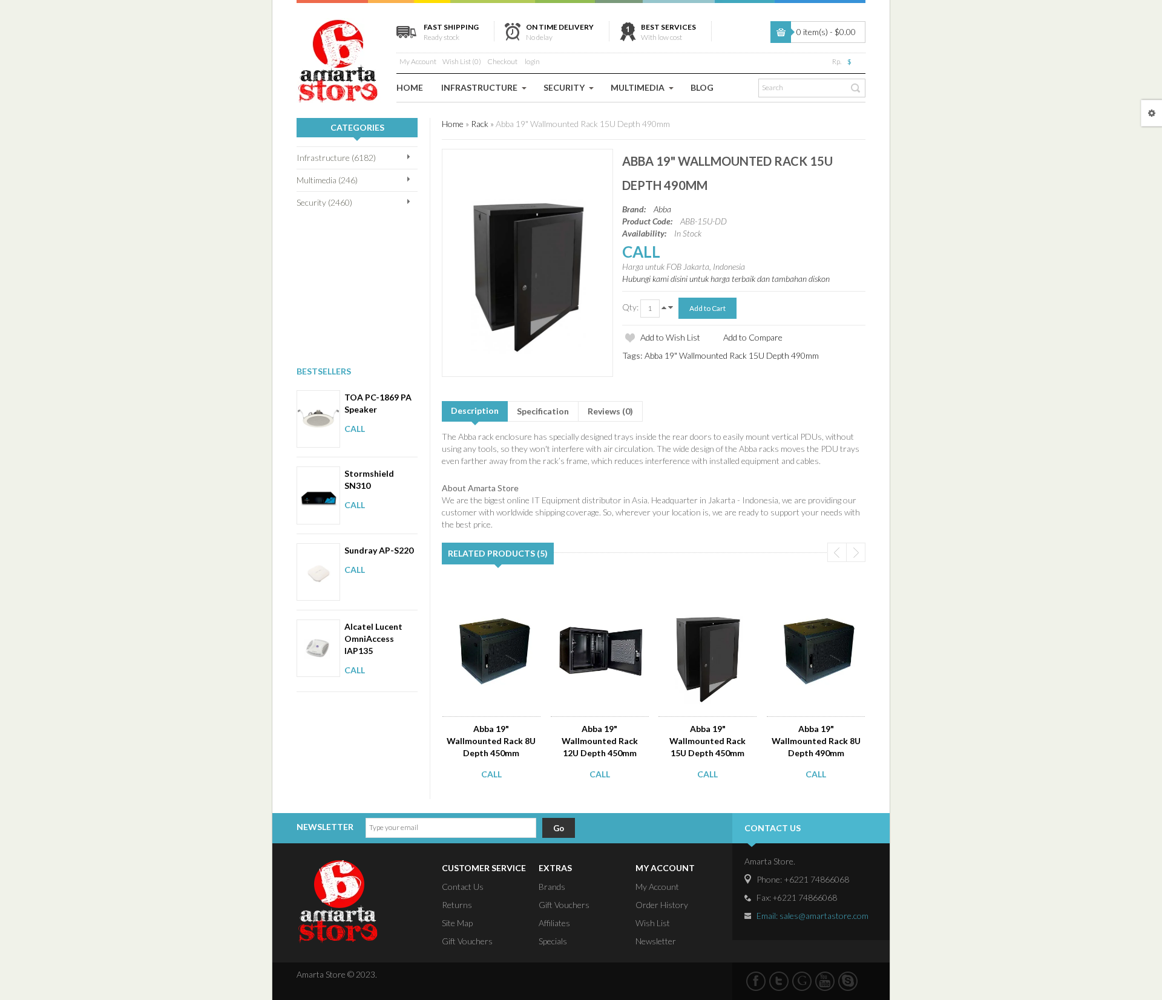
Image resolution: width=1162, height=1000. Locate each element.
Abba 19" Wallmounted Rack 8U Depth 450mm (491, 741)
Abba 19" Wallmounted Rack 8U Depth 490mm (816, 741)
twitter (779, 981)
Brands (552, 886)
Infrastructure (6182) (336, 157)
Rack (479, 124)
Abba (662, 209)
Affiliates (554, 923)
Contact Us (463, 886)
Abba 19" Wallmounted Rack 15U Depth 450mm (707, 741)
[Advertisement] (357, 286)
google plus (802, 981)
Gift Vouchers (467, 941)
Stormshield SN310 (369, 479)
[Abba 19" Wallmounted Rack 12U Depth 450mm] (600, 597)
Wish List (652, 923)
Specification (543, 411)
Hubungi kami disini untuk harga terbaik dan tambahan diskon (726, 278)
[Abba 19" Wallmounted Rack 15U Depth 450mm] (709, 597)
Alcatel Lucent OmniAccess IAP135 (373, 638)
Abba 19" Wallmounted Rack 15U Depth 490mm (583, 124)
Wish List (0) (461, 61)
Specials (553, 941)
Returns (457, 905)
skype (848, 981)
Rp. (836, 61)
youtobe (825, 981)
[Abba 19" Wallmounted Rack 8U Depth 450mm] (493, 597)
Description (475, 410)
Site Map (457, 923)
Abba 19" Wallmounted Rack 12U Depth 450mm (600, 741)
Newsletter (655, 941)
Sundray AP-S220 (378, 550)
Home (453, 124)
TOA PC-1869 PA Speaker (378, 403)
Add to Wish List (670, 337)
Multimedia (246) (327, 180)
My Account (417, 61)
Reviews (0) (610, 411)
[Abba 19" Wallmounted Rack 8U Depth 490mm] (817, 597)
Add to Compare (753, 337)
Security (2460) (324, 202)
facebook (756, 981)
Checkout (502, 61)
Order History (661, 905)
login (532, 61)
